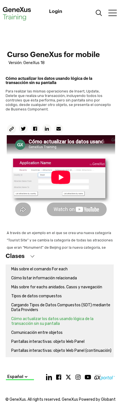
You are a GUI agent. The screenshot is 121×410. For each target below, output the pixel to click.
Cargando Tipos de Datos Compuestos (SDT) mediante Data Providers (60, 307)
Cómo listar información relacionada (44, 278)
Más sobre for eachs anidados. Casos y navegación (56, 287)
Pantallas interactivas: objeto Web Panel (48, 341)
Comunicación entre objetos (37, 332)
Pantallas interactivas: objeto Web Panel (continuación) (61, 350)
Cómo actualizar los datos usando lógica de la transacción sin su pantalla (52, 321)
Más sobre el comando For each (39, 269)
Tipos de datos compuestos (36, 296)
